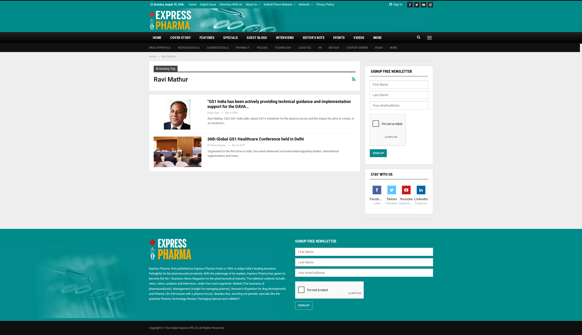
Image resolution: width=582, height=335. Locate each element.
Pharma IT (243, 47)
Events (339, 38)
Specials (230, 38)
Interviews (285, 38)
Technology (283, 47)
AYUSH (379, 47)
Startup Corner (357, 47)
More (377, 38)
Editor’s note (313, 38)
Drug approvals (160, 47)
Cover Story (180, 38)
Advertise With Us (230, 4)
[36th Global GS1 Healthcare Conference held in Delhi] (177, 152)
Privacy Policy (325, 4)
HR (320, 47)
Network (304, 4)
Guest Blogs (257, 38)
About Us (251, 4)
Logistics (304, 47)
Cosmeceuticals (218, 47)
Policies (262, 47)
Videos (359, 38)
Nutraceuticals (189, 47)
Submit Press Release (278, 4)
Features (207, 38)
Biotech (334, 47)
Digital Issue (208, 4)
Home (192, 4)
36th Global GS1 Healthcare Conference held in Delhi (255, 139)
